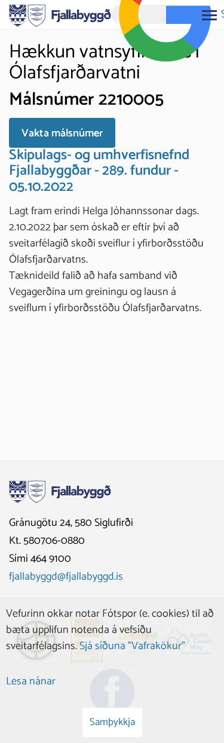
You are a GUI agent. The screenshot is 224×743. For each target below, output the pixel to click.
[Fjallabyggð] (60, 14)
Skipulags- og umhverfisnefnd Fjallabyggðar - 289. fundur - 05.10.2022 (99, 171)
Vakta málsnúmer (62, 133)
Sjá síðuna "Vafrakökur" (132, 646)
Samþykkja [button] (112, 722)
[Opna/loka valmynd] (209, 15)
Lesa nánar (31, 681)
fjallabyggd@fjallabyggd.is (66, 577)
